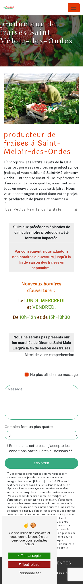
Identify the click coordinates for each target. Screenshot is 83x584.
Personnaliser (30, 573)
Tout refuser (31, 564)
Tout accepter (31, 556)
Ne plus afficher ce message (54, 374)
